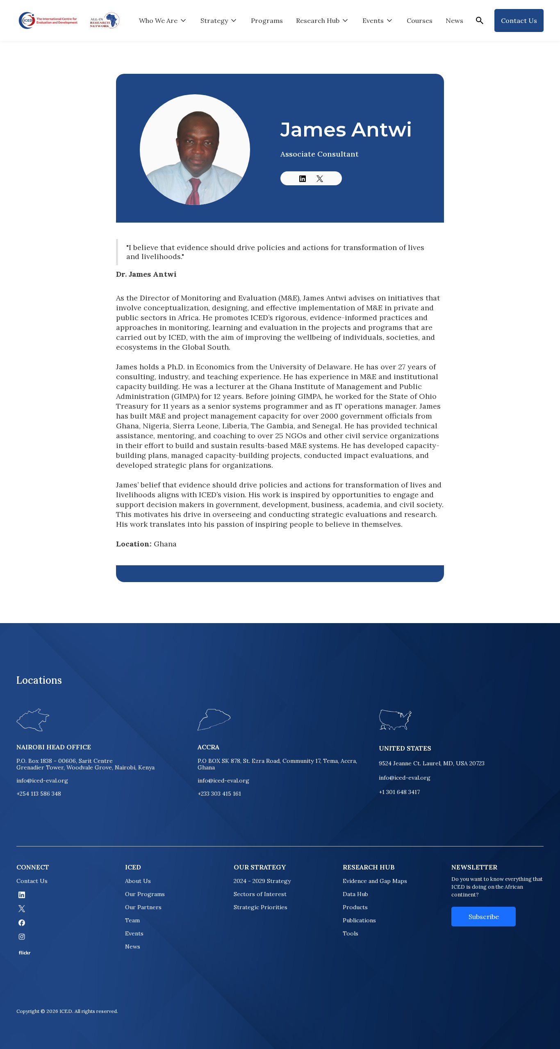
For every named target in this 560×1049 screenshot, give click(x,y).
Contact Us (32, 881)
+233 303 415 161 (219, 793)
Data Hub (355, 894)
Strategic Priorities (260, 907)
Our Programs (145, 894)
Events (134, 933)
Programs (267, 20)
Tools (350, 933)
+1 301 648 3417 (399, 792)
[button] (163, 20)
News (454, 20)
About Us (138, 881)
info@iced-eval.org (42, 780)
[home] (48, 20)
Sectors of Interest (260, 894)
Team (132, 920)
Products (355, 907)
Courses (420, 20)
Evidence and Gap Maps (375, 881)
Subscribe (484, 916)
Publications (359, 920)
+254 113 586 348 (38, 793)
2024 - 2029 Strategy (262, 881)
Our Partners (143, 907)
